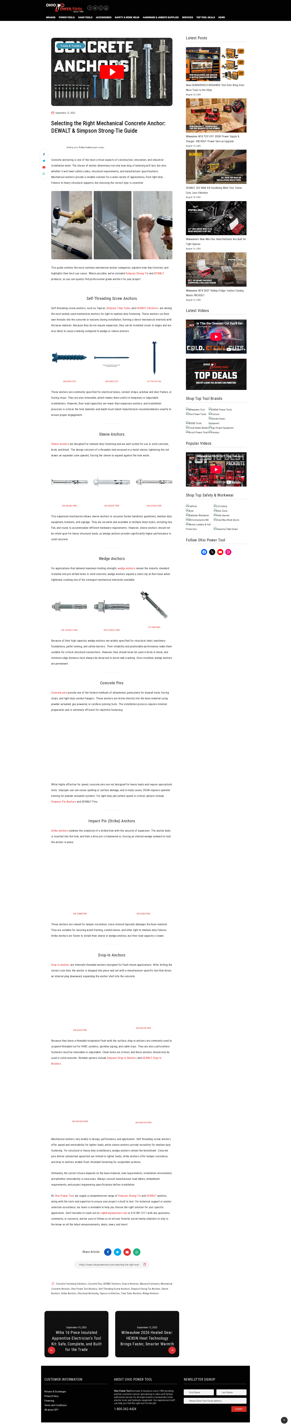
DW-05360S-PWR (69, 505)
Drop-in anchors (60, 964)
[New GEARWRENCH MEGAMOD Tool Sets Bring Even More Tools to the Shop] (216, 65)
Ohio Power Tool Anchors (84, 1288)
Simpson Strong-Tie (137, 273)
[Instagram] (100, 8)
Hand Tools (85, 17)
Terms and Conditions (55, 1405)
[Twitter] (95, 8)
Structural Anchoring (88, 1293)
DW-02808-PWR (80, 913)
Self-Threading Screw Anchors (114, 1288)
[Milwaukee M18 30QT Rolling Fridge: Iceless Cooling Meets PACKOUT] (216, 270)
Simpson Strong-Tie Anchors (145, 1288)
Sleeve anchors (60, 444)
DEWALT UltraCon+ (147, 308)
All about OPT (51, 1409)
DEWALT (159, 273)
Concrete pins (59, 692)
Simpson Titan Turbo (118, 308)
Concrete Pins (95, 1283)
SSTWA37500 (154, 627)
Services (187, 17)
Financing (49, 1400)
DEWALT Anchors (112, 1283)
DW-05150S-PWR (154, 505)
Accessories (103, 17)
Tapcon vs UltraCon (110, 1293)
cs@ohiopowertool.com (113, 1213)
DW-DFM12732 (111, 381)
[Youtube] (106, 8)
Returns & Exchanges (55, 1391)
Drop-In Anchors (130, 1283)
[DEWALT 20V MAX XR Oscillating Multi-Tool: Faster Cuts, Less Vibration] (216, 167)
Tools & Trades (70, 45)
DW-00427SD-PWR (144, 1122)
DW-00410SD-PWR (80, 1121)
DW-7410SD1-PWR (112, 630)
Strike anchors (59, 830)
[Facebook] (89, 8)
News (221, 17)
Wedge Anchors (151, 1293)
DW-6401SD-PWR (143, 1028)
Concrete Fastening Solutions (71, 1283)
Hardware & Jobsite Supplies (161, 17)
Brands (50, 17)
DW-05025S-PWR (111, 505)
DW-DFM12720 (69, 381)
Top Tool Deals (205, 17)
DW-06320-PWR (80, 1030)
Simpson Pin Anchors (64, 801)
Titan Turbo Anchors (131, 1293)
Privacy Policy (51, 1396)
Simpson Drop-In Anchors (122, 1058)
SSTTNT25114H (154, 381)
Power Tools (67, 17)
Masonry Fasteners (149, 1283)
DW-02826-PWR (143, 913)
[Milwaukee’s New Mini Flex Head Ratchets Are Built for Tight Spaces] (216, 219)
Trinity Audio (85, 147)
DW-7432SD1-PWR (69, 630)
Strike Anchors (68, 1293)
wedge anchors (127, 568)
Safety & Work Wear (127, 17)
